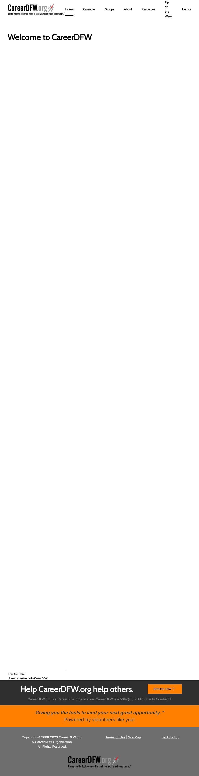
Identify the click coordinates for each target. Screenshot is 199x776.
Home (69, 9)
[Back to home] (36, 9)
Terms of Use (115, 737)
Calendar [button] (89, 9)
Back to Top (170, 737)
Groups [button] (109, 9)
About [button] (128, 9)
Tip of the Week (168, 9)
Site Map (134, 737)
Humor (186, 9)
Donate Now (162, 689)
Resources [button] (148, 9)
